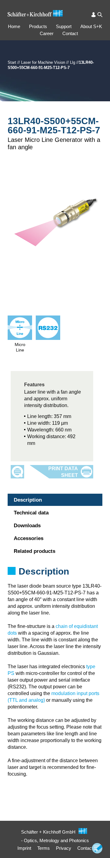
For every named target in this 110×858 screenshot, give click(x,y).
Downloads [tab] (27, 525)
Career (46, 33)
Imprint (24, 848)
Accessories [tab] (28, 538)
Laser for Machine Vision (43, 62)
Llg (72, 62)
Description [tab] (28, 500)
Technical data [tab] (31, 513)
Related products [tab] (34, 551)
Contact (70, 33)
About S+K (91, 26)
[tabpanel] (55, 579)
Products (38, 26)
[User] (93, 14)
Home (14, 26)
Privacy (63, 848)
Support (64, 26)
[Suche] (99, 14)
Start (12, 62)
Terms (43, 848)
